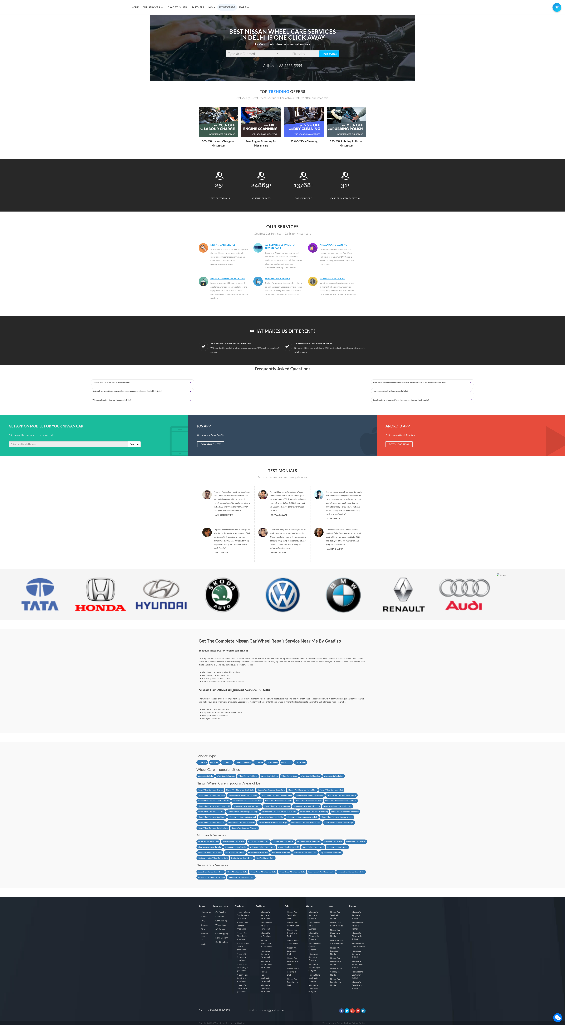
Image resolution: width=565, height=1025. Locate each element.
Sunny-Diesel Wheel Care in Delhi (321, 872)
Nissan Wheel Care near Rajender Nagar (243, 812)
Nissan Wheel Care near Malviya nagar (338, 822)
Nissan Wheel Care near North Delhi (309, 795)
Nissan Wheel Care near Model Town (337, 806)
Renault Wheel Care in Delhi (235, 847)
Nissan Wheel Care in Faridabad (266, 943)
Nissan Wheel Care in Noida (336, 942)
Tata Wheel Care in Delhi (333, 842)
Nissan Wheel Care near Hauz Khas (211, 795)
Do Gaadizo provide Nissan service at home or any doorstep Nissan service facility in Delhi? (127, 391)
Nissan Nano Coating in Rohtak (357, 974)
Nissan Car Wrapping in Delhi (292, 961)
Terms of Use (328, 1023)
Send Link (134, 444)
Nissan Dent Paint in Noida (336, 924)
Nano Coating (286, 762)
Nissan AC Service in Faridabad (265, 954)
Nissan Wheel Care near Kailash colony (213, 828)
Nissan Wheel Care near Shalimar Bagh (305, 822)
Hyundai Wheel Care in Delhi (233, 842)
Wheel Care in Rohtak (269, 776)
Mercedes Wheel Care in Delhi (305, 852)
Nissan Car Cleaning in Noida (335, 933)
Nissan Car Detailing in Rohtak (357, 985)
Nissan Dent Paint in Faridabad (266, 925)
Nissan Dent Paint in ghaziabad (242, 925)
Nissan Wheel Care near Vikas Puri (211, 822)
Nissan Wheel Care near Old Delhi (211, 812)
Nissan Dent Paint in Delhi (293, 924)
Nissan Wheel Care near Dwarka (210, 790)
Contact (204, 925)
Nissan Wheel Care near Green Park (271, 790)
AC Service (259, 762)
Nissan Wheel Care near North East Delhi (213, 801)
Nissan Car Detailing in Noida (335, 982)
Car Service (220, 912)
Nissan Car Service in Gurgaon (314, 915)
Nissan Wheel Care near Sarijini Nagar (243, 795)
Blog (203, 929)
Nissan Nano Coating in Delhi (293, 971)
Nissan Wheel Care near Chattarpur (345, 812)
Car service (202, 762)
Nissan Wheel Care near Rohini (271, 817)
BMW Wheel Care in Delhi (258, 852)
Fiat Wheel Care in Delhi (281, 852)
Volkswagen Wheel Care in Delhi (262, 847)
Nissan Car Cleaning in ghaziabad (242, 936)
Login (203, 944)
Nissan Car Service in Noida (335, 915)
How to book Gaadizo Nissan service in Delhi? (390, 391)
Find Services (329, 53)
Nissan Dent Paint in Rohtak (357, 925)
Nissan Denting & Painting (227, 278)
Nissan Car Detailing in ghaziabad (242, 988)
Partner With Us (204, 936)
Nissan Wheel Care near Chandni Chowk (276, 795)
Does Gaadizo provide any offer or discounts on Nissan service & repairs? (401, 400)
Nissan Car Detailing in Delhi (292, 982)
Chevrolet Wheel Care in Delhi (209, 847)
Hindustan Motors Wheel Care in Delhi (213, 858)
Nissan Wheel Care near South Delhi (240, 790)
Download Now (211, 444)
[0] (556, 7)
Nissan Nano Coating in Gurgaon (314, 978)
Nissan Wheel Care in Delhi (288, 847)
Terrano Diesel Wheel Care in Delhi (351, 872)
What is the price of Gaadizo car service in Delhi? (111, 382)
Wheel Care (220, 925)
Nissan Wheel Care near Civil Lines (307, 806)
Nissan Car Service (223, 244)
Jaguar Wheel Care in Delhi (331, 852)
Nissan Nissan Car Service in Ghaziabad (243, 915)
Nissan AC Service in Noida (335, 950)
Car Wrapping (272, 762)
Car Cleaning (227, 762)
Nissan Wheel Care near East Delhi (308, 801)
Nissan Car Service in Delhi (292, 915)
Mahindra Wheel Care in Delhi (308, 842)
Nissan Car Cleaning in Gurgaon (314, 936)
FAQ (203, 920)
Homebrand (206, 912)
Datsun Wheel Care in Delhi (313, 847)
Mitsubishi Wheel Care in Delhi (210, 852)
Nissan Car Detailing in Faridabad (266, 988)
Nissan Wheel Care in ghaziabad (243, 946)
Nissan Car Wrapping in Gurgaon (314, 967)
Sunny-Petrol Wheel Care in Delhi (241, 877)
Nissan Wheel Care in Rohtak (358, 945)
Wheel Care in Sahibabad (333, 776)
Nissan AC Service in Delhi (292, 950)
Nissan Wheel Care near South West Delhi (214, 806)
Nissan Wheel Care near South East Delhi (340, 801)
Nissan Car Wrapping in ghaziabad (242, 967)
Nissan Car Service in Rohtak (357, 915)
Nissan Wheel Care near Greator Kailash (302, 817)
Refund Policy (358, 1023)
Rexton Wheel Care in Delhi (241, 858)
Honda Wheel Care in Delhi (258, 842)
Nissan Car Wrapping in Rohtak (357, 964)
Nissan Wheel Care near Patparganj (242, 817)
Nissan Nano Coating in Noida (336, 971)
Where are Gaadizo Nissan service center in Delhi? (112, 400)
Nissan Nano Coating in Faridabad (265, 976)
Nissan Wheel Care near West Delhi (247, 806)
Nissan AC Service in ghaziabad (241, 957)
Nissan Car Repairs (277, 278)
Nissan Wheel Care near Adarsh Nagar (341, 795)
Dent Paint (214, 762)
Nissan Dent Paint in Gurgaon (314, 925)
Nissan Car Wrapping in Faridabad (266, 964)
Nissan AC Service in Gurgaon (313, 957)
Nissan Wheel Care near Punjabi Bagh (273, 822)
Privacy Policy (343, 1023)
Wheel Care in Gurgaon (226, 776)
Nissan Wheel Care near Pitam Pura (241, 822)
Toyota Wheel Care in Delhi (283, 842)
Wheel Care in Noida (289, 776)
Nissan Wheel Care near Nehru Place (302, 790)
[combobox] (252, 53)
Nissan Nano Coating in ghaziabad (243, 978)
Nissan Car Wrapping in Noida (336, 961)
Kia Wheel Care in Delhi (265, 858)
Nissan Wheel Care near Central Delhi (247, 801)
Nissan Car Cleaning (333, 244)
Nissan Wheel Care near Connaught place (337, 817)
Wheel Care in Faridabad (248, 776)
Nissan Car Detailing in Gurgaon (314, 988)
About (204, 916)
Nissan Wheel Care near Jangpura (277, 806)
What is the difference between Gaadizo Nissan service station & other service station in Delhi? (409, 382)
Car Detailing (301, 762)
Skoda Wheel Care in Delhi (337, 847)
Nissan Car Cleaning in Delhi (292, 933)
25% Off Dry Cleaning (261, 141)
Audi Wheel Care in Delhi (234, 852)
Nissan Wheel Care (332, 278)
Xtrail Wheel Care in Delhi (237, 872)
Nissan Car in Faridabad (266, 934)
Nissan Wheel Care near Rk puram (244, 828)
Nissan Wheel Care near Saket (331, 790)
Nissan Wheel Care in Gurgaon (315, 946)
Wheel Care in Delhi (205, 776)
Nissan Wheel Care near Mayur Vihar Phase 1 (279, 812)
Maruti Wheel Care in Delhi (208, 842)
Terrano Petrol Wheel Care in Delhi (211, 877)
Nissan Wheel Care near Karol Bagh (211, 817)
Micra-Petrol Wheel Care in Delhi (263, 872)
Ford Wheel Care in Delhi (355, 842)
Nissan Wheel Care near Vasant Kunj (314, 812)
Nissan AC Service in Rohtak (356, 954)
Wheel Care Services (243, 762)
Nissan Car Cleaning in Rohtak (357, 936)
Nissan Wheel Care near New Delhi (278, 801)
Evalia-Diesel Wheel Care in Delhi (210, 872)
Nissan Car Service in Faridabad (266, 915)
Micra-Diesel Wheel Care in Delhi (292, 872)
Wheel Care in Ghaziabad (310, 776)
